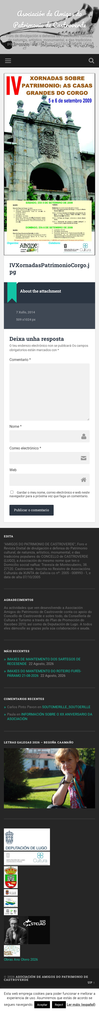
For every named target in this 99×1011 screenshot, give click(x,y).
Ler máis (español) (81, 1005)
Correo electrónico (25, 448)
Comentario (20, 360)
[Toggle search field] (91, 60)
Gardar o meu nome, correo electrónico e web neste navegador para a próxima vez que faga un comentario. (49, 494)
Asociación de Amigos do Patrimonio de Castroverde (49, 19)
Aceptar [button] (42, 1004)
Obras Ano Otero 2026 (21, 959)
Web (13, 470)
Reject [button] (59, 1004)
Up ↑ (91, 982)
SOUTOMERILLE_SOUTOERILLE (66, 707)
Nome (15, 426)
